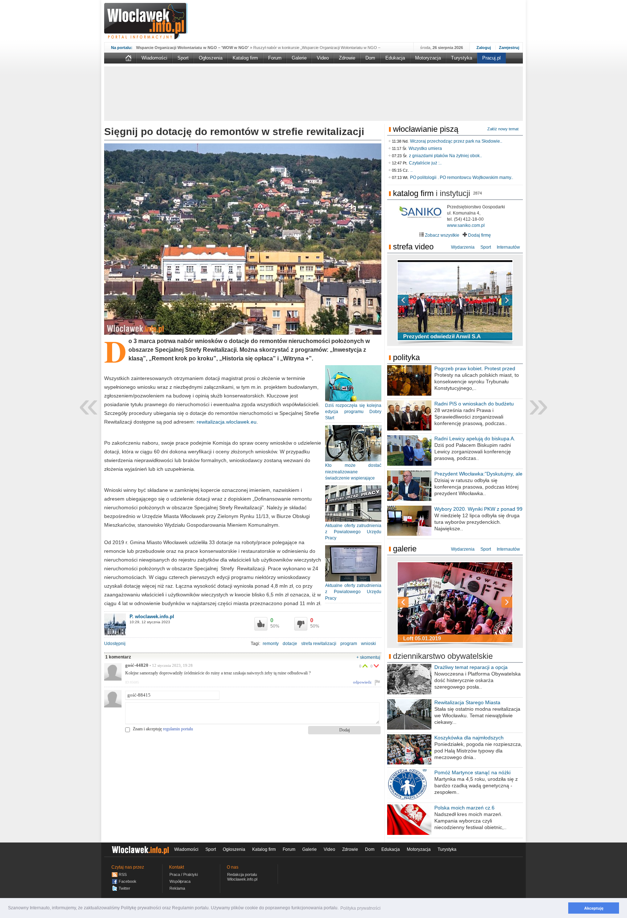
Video (323, 58)
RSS (123, 874)
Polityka (406, 357)
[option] (455, 300)
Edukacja (395, 58)
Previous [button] (416, 300)
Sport (183, 58)
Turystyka (461, 58)
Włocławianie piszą (425, 129)
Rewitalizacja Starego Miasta (467, 702)
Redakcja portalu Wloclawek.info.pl (242, 876)
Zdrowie (347, 58)
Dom (370, 58)
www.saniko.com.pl (466, 225)
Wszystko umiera (425, 148)
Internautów (508, 247)
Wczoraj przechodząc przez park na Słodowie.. (456, 141)
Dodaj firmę (479, 235)
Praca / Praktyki (183, 874)
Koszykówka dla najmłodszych (469, 737)
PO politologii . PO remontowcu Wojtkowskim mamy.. (461, 177)
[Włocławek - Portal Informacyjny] (145, 21)
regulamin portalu (178, 728)
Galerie (299, 58)
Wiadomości (154, 58)
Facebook (127, 881)
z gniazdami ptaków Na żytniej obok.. (445, 155)
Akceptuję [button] (593, 908)
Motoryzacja (428, 58)
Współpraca (179, 881)
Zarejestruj (509, 47)
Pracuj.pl (491, 58)
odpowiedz (362, 682)
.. (411, 170)
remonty (271, 643)
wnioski (368, 643)
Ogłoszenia (210, 58)
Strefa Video (413, 246)
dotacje (290, 643)
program (348, 643)
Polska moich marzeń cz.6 (464, 808)
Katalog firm (245, 58)
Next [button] (494, 300)
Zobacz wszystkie (441, 235)
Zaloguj (483, 47)
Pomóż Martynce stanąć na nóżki (472, 772)
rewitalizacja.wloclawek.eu (227, 422)
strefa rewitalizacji (318, 643)
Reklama (177, 888)
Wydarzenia (463, 247)
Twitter (124, 888)
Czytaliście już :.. (425, 163)
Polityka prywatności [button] (360, 908)
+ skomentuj (368, 657)
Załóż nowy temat (503, 129)
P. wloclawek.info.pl (152, 616)
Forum (275, 58)
